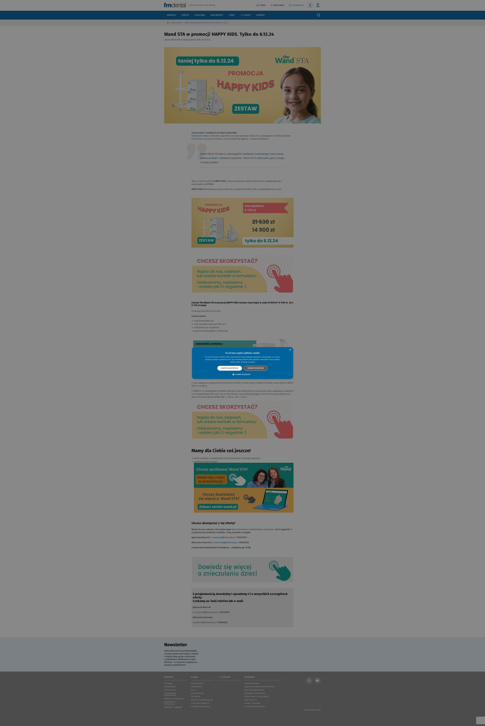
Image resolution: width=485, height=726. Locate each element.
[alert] (242, 363)
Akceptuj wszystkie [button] (229, 368)
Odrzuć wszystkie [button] (256, 368)
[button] (242, 374)
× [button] (290, 350)
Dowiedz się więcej (248, 362)
